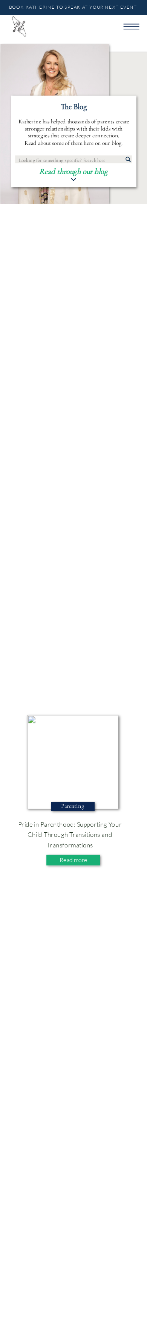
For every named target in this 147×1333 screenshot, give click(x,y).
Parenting (72, 806)
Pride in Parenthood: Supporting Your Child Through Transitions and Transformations (70, 834)
